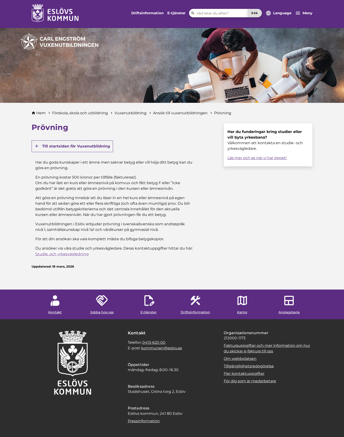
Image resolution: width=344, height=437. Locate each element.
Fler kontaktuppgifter (244, 373)
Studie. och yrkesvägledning (62, 254)
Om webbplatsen (240, 358)
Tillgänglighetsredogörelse (249, 366)
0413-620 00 (153, 342)
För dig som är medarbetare (250, 381)
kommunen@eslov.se (161, 348)
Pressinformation (144, 421)
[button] (9, 427)
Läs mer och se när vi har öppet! (257, 158)
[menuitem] (147, 13)
